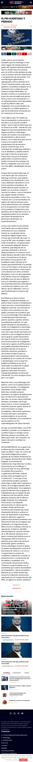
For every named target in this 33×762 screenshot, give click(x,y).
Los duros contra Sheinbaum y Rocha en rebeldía (14, 608)
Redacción (14, 25)
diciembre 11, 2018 (9, 27)
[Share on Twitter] (9, 54)
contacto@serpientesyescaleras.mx (15, 735)
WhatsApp (6, 738)
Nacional (6, 604)
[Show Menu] (2, 2)
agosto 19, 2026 (22, 666)
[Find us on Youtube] (22, 713)
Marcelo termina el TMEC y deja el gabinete (20, 686)
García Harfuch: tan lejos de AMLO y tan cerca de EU (15, 636)
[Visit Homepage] (16, 2)
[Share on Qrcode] (24, 54)
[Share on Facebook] (3, 54)
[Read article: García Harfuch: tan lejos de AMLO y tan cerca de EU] (16, 624)
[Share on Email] (19, 54)
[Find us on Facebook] (10, 713)
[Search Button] (31, 2)
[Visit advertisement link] (16, 7)
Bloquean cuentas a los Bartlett (19, 700)
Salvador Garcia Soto (9, 612)
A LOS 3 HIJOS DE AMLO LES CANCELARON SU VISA (17, 694)
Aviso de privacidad (7, 751)
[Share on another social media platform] (29, 54)
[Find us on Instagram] (18, 713)
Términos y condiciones (9, 753)
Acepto (23, 760)
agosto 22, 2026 (24, 612)
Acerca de (4, 743)
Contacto (4, 745)
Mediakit (4, 748)
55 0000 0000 (7, 740)
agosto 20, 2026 (22, 640)
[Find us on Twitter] (14, 713)
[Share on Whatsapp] (14, 54)
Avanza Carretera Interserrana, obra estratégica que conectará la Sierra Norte (19, 678)
